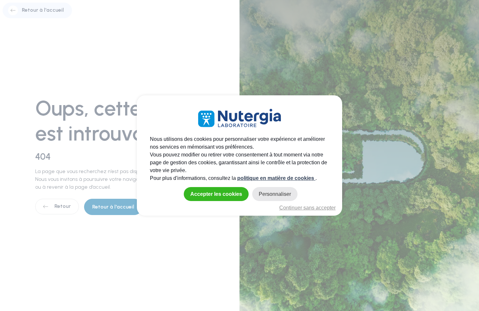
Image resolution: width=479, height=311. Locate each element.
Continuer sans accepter (307, 207)
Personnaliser (275, 194)
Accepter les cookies (216, 194)
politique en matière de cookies (276, 178)
